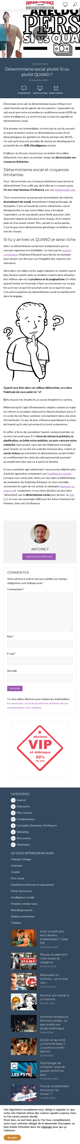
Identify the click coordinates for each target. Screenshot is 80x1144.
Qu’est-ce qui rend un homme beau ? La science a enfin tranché (52, 1045)
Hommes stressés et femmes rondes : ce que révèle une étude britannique (54, 1022)
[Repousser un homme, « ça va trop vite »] (24, 981)
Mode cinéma (56, 93)
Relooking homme (21, 910)
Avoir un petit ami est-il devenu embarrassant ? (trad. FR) (54, 937)
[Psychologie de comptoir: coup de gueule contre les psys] (24, 1069)
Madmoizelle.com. (65, 189)
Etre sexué (17, 878)
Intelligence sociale (22, 897)
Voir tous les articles (39, 556)
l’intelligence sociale (58, 473)
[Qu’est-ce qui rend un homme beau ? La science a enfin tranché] (24, 1046)
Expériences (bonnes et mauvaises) (32, 884)
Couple (15, 871)
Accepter (12, 1137)
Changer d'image (21, 859)
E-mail (11, 653)
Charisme (16, 865)
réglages (46, 1127)
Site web (12, 670)
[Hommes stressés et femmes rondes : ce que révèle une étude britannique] (24, 1023)
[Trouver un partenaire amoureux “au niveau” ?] (24, 1092)
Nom (10, 636)
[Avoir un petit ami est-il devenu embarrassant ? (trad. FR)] (24, 938)
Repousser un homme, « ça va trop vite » (54, 978)
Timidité (16, 922)
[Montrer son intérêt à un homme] (24, 1002)
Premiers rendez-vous (24, 903)
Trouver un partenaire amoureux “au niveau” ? (54, 1090)
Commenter (24, 93)
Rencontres (40, 63)
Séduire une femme (22, 916)
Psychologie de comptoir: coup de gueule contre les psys (52, 1068)
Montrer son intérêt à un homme (54, 997)
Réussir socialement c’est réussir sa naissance (53, 958)
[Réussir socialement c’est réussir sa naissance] (24, 961)
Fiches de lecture (21, 891)
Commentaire (15, 589)
